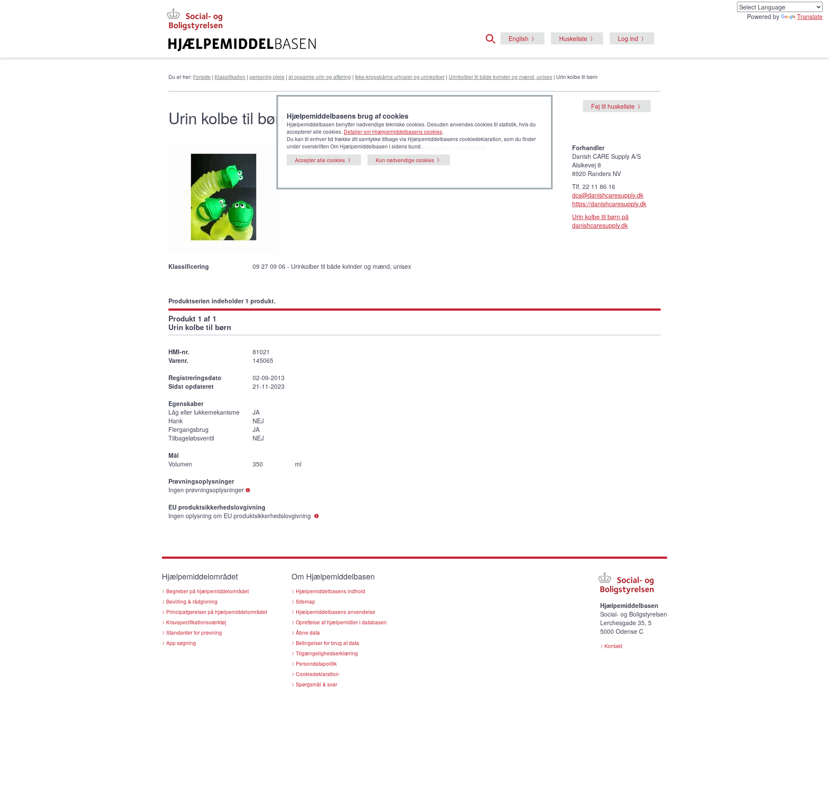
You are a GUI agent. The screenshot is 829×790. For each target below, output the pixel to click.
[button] (493, 37)
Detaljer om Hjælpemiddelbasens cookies (393, 131)
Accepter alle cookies (320, 160)
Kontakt (613, 645)
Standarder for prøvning (194, 632)
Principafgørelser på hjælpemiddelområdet (216, 611)
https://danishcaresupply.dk (609, 203)
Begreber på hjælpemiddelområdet (207, 591)
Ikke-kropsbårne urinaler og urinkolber (400, 76)
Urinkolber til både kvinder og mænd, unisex (500, 76)
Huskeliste (573, 38)
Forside (202, 76)
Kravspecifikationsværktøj (196, 622)
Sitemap (305, 601)
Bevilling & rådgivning (192, 601)
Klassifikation (230, 76)
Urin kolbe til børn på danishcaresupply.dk (600, 221)
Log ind (628, 38)
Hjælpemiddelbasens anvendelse (335, 611)
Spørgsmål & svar (316, 684)
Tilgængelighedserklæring (327, 653)
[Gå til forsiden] (309, 44)
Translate (810, 16)
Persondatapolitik (316, 663)
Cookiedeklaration (317, 673)
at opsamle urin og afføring (319, 76)
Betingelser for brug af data (327, 642)
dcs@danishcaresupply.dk (607, 195)
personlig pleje (267, 76)
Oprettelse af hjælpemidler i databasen (341, 622)
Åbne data (308, 632)
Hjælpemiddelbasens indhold (330, 591)
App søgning (181, 642)
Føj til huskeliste (613, 106)
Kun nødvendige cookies (405, 160)
